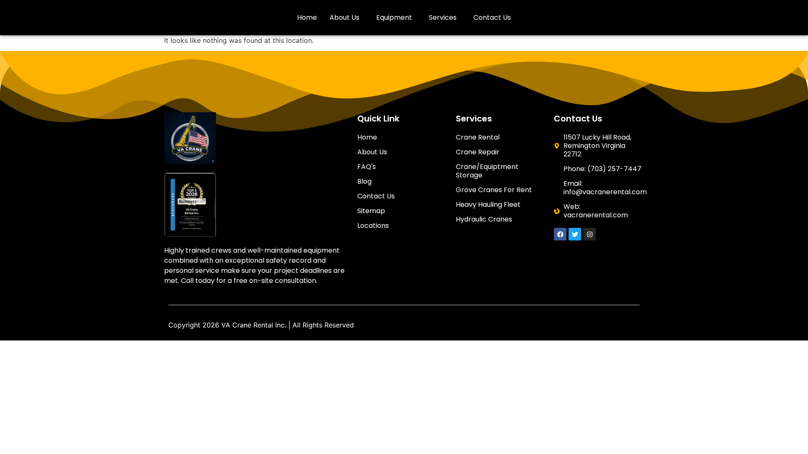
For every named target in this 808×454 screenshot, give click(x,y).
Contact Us (492, 17)
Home (307, 17)
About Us (344, 17)
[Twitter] (575, 234)
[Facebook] (560, 234)
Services (443, 17)
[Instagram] (589, 234)
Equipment (394, 17)
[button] (346, 17)
